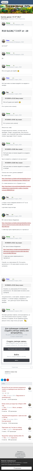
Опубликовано (15, 24)
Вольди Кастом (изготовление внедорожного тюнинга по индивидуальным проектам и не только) (14, 389)
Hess (17, 149)
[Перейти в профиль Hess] (3, 41)
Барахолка (22, 19)
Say (17, 119)
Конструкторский (6, 421)
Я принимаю (17, 468)
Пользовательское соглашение (20, 456)
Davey (6, 19)
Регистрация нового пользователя (16, 349)
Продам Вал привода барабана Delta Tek (13, 435)
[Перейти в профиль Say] (3, 93)
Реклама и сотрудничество (20, 452)
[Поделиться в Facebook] (5, 380)
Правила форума (20, 454)
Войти (16, 360)
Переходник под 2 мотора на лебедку (12, 427)
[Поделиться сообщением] (30, 24)
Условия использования (13, 464)
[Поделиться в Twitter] (2, 380)
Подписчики (15, 367)
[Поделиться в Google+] (8, 380)
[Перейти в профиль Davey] (3, 24)
